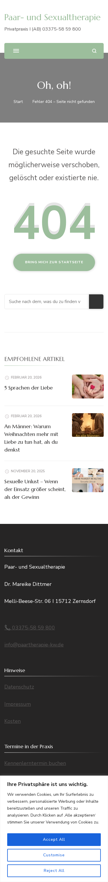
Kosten (12, 721)
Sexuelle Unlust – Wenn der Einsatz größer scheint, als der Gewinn (35, 489)
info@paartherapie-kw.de (34, 644)
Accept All (54, 839)
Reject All (54, 870)
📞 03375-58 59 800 (29, 627)
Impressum (17, 704)
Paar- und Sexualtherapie (52, 17)
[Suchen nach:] (47, 301)
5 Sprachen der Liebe (28, 387)
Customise (54, 855)
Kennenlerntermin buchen (35, 763)
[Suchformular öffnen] (94, 50)
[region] (54, 829)
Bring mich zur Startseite (54, 262)
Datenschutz (19, 686)
